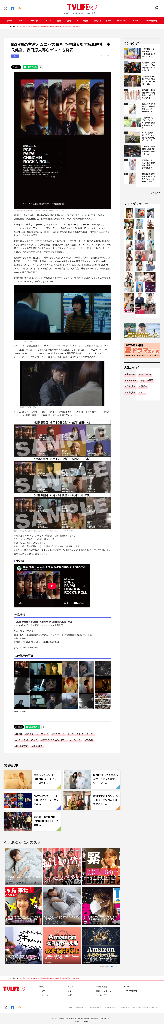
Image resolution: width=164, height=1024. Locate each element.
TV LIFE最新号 (150, 21)
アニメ (48, 21)
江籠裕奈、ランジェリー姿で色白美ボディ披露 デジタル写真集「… (148, 164)
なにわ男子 (147, 380)
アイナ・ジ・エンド (37, 734)
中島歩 (89, 740)
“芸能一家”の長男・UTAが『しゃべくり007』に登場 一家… (148, 80)
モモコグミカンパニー (55, 740)
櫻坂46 (143, 386)
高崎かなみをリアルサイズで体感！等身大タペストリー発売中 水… (148, 107)
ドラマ (21, 21)
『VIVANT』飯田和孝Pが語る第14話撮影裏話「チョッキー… (148, 150)
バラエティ (35, 21)
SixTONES (145, 374)
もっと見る (155, 193)
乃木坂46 (130, 386)
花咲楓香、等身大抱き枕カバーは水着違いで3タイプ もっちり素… (149, 94)
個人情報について (96, 1008)
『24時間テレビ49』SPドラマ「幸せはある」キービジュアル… (148, 52)
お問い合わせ (124, 1008)
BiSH (19, 734)
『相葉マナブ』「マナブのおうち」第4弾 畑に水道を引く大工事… (148, 123)
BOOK (135, 21)
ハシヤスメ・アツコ (27, 740)
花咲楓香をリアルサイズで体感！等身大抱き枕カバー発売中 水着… (148, 178)
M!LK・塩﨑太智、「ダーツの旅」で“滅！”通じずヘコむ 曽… (148, 136)
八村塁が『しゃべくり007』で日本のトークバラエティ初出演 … (148, 66)
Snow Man (131, 380)
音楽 (59, 21)
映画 (69, 21)
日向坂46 (130, 392)
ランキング (122, 21)
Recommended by (105, 966)
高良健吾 (38, 746)
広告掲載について (111, 1008)
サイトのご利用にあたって (78, 1008)
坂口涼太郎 (22, 746)
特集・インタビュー (102, 21)
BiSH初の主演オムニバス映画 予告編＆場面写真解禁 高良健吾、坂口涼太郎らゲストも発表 (50, 26)
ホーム (10, 21)
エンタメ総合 (82, 21)
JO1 (142, 392)
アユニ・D (58, 734)
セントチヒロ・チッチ (81, 734)
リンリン (76, 740)
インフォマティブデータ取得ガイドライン (146, 1008)
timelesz (130, 374)
